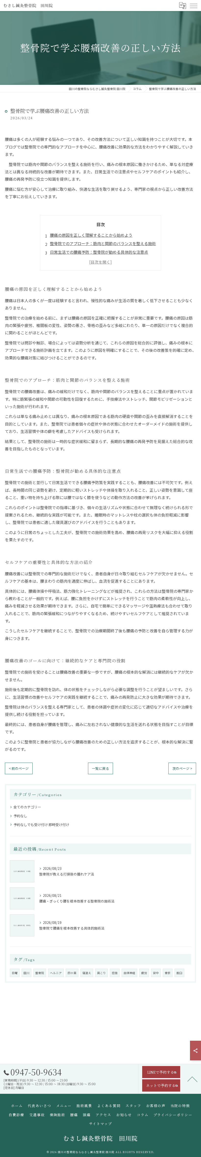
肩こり (101, 973)
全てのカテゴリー (27, 806)
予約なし (20, 815)
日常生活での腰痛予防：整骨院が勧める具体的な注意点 (99, 252)
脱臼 (179, 973)
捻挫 (115, 973)
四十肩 (72, 973)
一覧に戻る (100, 768)
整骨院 (39, 973)
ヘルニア (56, 973)
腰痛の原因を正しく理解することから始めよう (91, 235)
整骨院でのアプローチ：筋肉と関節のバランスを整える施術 (103, 243)
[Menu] (193, 5)
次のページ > (182, 768)
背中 (156, 973)
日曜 (15, 973)
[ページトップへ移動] (192, 1079)
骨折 (168, 973)
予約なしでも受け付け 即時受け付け (41, 824)
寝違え (86, 973)
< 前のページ (19, 768)
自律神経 (129, 973)
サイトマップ (100, 1123)
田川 (26, 973)
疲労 (144, 973)
